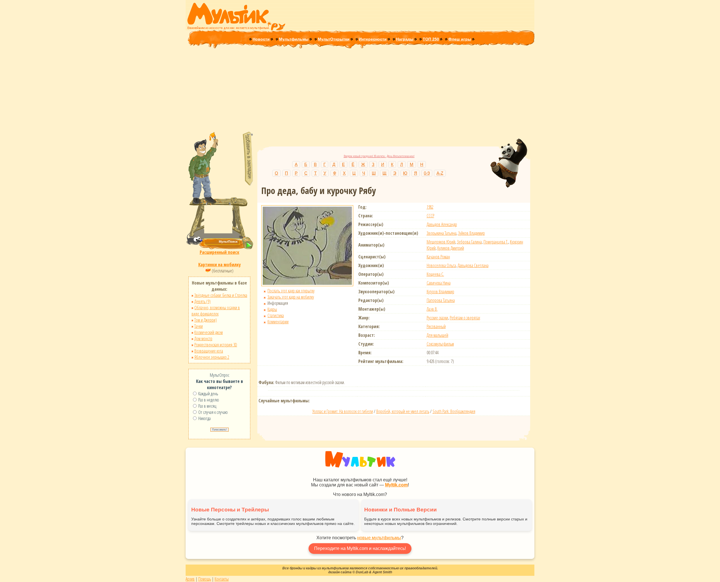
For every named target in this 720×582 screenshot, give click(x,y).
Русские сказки (437, 318)
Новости (261, 39)
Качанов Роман (438, 257)
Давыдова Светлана (473, 265)
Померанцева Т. (495, 242)
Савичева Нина (439, 283)
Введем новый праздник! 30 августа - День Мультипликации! (379, 156)
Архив (190, 579)
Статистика (275, 315)
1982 (430, 207)
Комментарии (278, 322)
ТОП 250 (431, 39)
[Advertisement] (360, 90)
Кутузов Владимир (440, 291)
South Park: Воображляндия (454, 411)
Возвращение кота (208, 351)
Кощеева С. (435, 274)
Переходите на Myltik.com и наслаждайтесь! (360, 548)
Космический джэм (208, 332)
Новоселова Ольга (441, 265)
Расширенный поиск (219, 252)
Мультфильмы (294, 39)
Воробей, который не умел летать (402, 411)
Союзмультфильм (440, 344)
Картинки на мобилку (219, 264)
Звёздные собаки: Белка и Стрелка (220, 295)
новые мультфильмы (379, 537)
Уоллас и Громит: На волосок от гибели (342, 411)
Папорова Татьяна (441, 300)
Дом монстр (203, 338)
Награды (404, 39)
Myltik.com (396, 484)
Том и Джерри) (205, 320)
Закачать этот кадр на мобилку (290, 297)
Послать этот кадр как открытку (290, 291)
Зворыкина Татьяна (441, 233)
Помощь (204, 579)
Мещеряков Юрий (441, 242)
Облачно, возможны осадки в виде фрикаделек (216, 310)
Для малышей (437, 335)
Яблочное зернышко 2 (211, 357)
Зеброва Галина (469, 242)
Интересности (373, 39)
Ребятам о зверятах (465, 318)
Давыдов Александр (442, 224)
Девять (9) (202, 301)
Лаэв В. (432, 309)
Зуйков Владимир (471, 233)
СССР (430, 216)
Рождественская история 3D (215, 345)
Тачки (198, 326)
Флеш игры (459, 39)
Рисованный (436, 326)
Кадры (272, 309)
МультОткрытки (334, 39)
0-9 (427, 173)
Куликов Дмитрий (450, 248)
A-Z (439, 173)
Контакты (222, 579)
